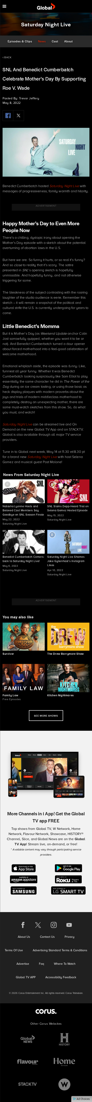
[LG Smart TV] (68, 890)
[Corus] (46, 1011)
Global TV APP (26, 977)
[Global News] (27, 1039)
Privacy (69, 937)
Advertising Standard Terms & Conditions (60, 950)
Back (7, 57)
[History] (64, 1039)
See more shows (46, 715)
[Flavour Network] (27, 1062)
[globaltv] (46, 6)
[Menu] (4, 6)
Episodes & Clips (20, 41)
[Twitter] (18, 115)
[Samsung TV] (24, 890)
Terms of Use (14, 950)
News (42, 41)
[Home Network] (64, 1062)
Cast (55, 41)
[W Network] (64, 1084)
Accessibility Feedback (60, 977)
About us (24, 937)
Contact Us (47, 937)
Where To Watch (65, 964)
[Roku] (68, 879)
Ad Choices (83, 1099)
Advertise (22, 964)
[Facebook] (8, 115)
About (68, 41)
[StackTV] (28, 1084)
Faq (41, 964)
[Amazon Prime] (23, 879)
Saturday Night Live (64, 185)
